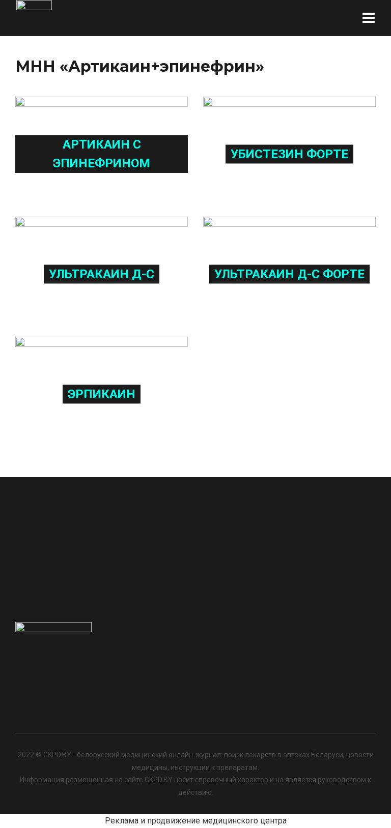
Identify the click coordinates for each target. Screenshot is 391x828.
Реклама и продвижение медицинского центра (196, 820)
